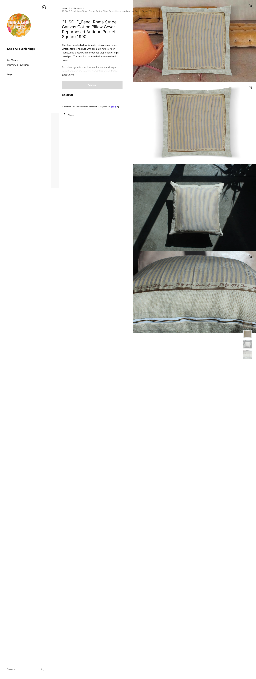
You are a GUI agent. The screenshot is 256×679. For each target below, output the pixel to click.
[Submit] (42, 669)
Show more (68, 75)
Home (64, 8)
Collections (76, 8)
